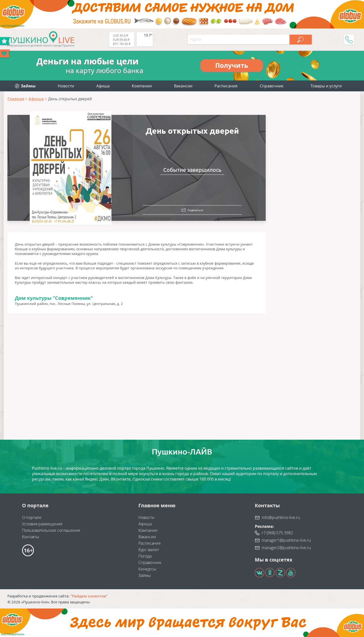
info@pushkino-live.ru (281, 517)
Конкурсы (147, 569)
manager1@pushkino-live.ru (286, 540)
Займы (144, 575)
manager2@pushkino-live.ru (286, 547)
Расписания (225, 86)
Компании (142, 86)
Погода (145, 556)
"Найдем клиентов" (89, 595)
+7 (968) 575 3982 (277, 532)
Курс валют (148, 549)
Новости (66, 86)
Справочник (272, 86)
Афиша (103, 86)
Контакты (30, 536)
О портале (31, 517)
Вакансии (183, 86)
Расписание (149, 543)
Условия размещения (42, 524)
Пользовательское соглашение (51, 530)
